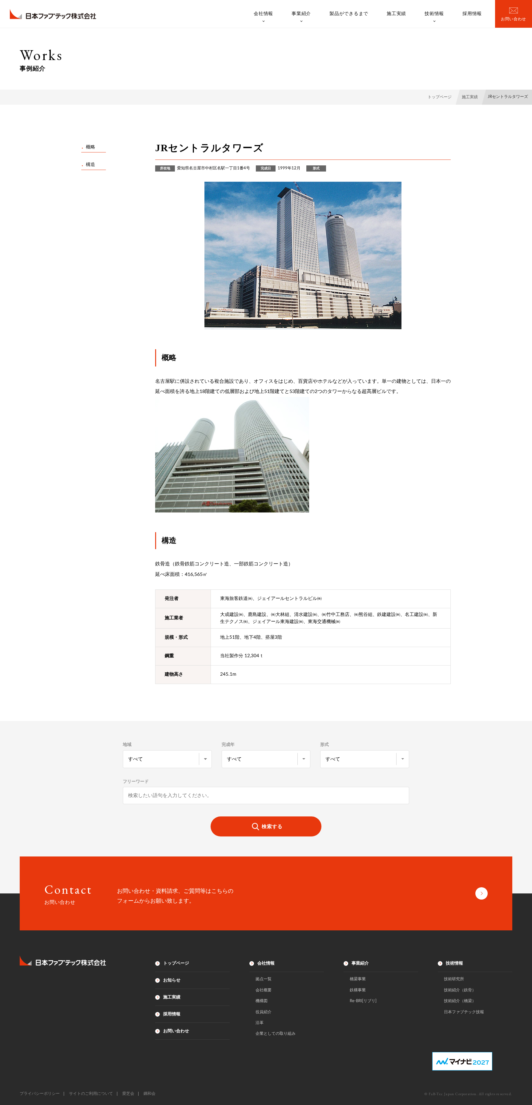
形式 (324, 745)
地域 (127, 745)
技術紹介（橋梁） (460, 1001)
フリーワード (136, 781)
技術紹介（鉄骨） (460, 990)
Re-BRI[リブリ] (363, 1001)
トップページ (176, 963)
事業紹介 (301, 13)
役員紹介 (264, 1012)
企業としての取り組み (276, 1034)
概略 (90, 147)
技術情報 (434, 13)
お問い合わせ (176, 1031)
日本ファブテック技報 (464, 1012)
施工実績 (396, 13)
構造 (90, 164)
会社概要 (264, 990)
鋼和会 (149, 1094)
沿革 (260, 1023)
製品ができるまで (348, 13)
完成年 (228, 745)
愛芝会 (128, 1094)
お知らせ (171, 980)
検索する (272, 826)
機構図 (262, 1001)
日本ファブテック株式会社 (53, 14)
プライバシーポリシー (40, 1094)
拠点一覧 (264, 979)
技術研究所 (454, 979)
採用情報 (472, 13)
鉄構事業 (358, 990)
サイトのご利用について (91, 1094)
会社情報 (263, 13)
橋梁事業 (358, 979)
